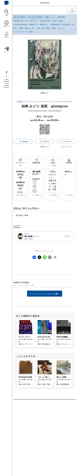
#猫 (38, 28)
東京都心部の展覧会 (35, 17)
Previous (15, 334)
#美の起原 (66, 24)
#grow (55, 21)
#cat (72, 24)
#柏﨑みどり (44, 24)
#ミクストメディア (20, 32)
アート (53, 17)
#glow (61, 21)
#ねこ (15, 28)
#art (42, 28)
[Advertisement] (44, 422)
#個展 (53, 28)
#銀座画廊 (61, 17)
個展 (46, 17)
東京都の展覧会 (20, 17)
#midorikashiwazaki (20, 24)
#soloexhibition (45, 21)
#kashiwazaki (18, 21)
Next (74, 334)
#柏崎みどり (33, 24)
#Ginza (27, 28)
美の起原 (67, 101)
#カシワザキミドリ (31, 21)
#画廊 (21, 28)
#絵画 (31, 32)
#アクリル (60, 28)
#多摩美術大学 (55, 24)
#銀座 (48, 28)
